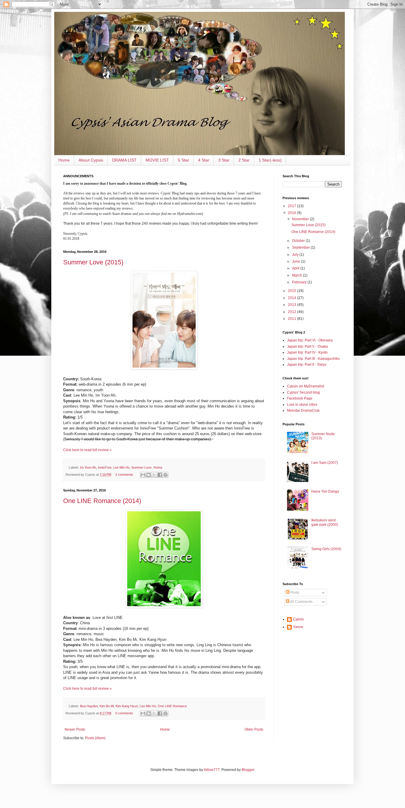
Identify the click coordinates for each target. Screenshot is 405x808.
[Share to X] (154, 475)
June (296, 261)
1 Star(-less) (270, 160)
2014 (292, 298)
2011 (292, 319)
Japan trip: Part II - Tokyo (306, 365)
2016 (292, 213)
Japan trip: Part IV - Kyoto (307, 352)
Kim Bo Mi (107, 706)
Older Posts (254, 729)
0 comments (124, 713)
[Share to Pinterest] (165, 475)
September (301, 247)
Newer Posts (75, 729)
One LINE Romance (172, 706)
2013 (292, 305)
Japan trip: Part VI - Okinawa (310, 340)
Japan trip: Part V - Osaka (307, 346)
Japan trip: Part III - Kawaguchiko (313, 359)
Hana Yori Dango (325, 491)
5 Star (183, 160)
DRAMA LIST (124, 160)
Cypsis (298, 619)
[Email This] (143, 475)
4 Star (203, 160)
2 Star (244, 160)
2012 (292, 312)
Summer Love (141, 467)
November (301, 219)
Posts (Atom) (95, 738)
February (299, 282)
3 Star (223, 160)
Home (64, 160)
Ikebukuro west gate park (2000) (324, 522)
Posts (294, 592)
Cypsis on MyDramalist (305, 386)
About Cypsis (91, 160)
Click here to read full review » (87, 450)
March (297, 275)
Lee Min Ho (121, 467)
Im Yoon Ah (88, 467)
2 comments (124, 474)
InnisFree (104, 467)
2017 (292, 206)
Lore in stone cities (302, 405)
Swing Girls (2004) (326, 549)
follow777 (212, 770)
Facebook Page (299, 398)
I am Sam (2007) (324, 463)
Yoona (157, 467)
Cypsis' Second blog (303, 392)
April (296, 268)
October (299, 241)
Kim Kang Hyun (127, 706)
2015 (292, 291)
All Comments (300, 602)
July (295, 255)
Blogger (248, 770)
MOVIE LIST (157, 160)
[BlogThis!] (149, 475)
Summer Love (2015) (93, 262)
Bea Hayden (89, 706)
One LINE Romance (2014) (102, 500)
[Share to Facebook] (160, 475)
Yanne (298, 627)
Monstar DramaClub (303, 410)
